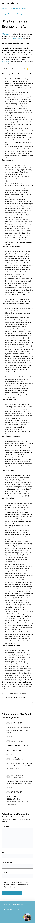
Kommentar (6, 826)
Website (4, 872)
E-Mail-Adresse (7, 862)
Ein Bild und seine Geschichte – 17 (16, 697)
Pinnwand (12, 30)
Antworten (9, 736)
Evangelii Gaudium (16, 38)
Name (4, 852)
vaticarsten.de (11, 3)
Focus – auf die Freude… (21, 702)
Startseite (5, 8)
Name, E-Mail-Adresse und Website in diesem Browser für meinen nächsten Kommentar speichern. (17, 884)
